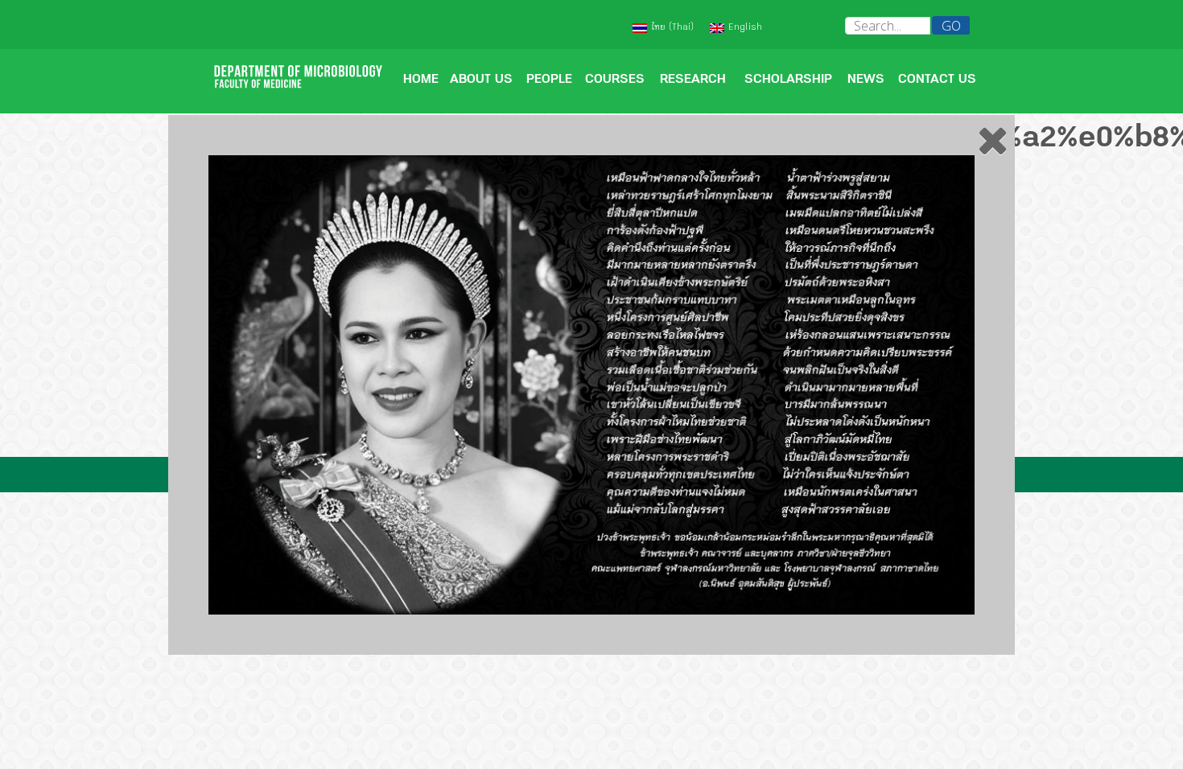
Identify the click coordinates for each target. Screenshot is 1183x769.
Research (693, 80)
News (865, 80)
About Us (481, 80)
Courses (615, 80)
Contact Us (937, 80)
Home (421, 80)
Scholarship (788, 80)
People (549, 80)
